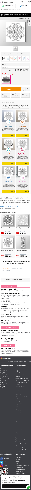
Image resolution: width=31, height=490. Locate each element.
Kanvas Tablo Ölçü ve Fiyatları (21, 375)
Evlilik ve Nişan (4, 383)
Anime (17, 390)
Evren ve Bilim (19, 404)
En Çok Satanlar (19, 371)
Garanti (17, 461)
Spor (16, 436)
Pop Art (17, 424)
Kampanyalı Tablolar (20, 448)
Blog (16, 463)
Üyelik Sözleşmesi (20, 469)
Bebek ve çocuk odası (21, 396)
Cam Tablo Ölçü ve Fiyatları (22, 378)
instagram (6, 465)
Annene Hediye (4, 375)
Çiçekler (17, 398)
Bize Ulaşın (18, 457)
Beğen (23, 90)
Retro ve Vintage (19, 426)
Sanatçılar (18, 373)
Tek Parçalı (3, 369)
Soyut (17, 428)
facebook (6, 458)
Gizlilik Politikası (20, 480)
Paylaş (27, 90)
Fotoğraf (17, 406)
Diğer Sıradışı (18, 446)
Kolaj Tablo (3, 373)
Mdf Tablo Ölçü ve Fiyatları (22, 380)
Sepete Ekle (11, 89)
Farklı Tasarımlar (4, 385)
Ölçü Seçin (5, 67)
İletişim (29, 361)
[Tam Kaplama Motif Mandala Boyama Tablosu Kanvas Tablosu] (23, 242)
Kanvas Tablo (18, 369)
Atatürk (17, 388)
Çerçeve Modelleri (20, 386)
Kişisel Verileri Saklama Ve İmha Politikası (22, 466)
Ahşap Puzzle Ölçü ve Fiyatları (21, 383)
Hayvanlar (18, 420)
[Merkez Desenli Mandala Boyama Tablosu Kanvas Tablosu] (8, 220)
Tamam (15, 486)
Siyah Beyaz (18, 432)
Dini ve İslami (18, 402)
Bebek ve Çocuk (4, 379)
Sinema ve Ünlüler (20, 430)
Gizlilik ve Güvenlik (20, 473)
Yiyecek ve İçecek (20, 440)
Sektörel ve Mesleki (20, 450)
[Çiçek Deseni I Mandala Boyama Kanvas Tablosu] (8, 242)
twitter (5, 462)
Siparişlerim (10, 361)
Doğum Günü (3, 381)
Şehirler (17, 434)
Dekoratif (17, 400)
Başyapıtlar (18, 394)
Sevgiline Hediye (4, 377)
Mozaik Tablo (3, 371)
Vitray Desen (18, 442)
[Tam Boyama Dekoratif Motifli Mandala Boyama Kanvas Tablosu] (23, 220)
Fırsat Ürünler (18, 452)
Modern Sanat (19, 414)
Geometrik (18, 408)
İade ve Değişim (22, 361)
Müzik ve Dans (19, 418)
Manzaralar (18, 412)
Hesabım (16, 361)
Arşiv (16, 392)
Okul (16, 422)
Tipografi (17, 438)
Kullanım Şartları (19, 471)
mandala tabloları (4, 206)
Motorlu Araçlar (19, 416)
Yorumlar (17, 459)
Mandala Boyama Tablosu (22, 444)
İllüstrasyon (18, 410)
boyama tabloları (14, 206)
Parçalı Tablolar (4, 387)
